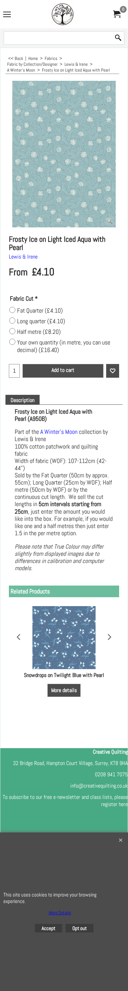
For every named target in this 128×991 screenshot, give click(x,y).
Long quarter (41, 321)
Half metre (39, 332)
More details (64, 690)
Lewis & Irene (23, 256)
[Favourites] (112, 370)
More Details (60, 913)
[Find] (118, 38)
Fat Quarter (40, 310)
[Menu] (7, 15)
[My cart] (116, 14)
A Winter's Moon (58, 432)
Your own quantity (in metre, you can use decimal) (63, 346)
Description (22, 400)
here (123, 804)
